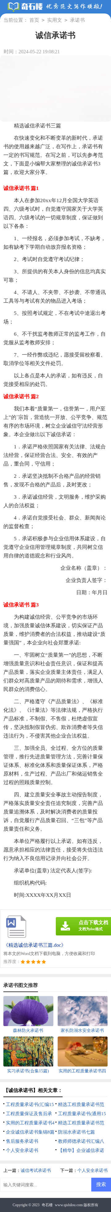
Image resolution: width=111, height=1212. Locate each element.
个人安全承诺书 (22, 1150)
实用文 (54, 20)
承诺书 (77, 20)
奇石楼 (47, 1205)
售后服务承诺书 (22, 1141)
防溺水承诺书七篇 (76, 1132)
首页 (34, 20)
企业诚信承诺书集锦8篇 (30, 1132)
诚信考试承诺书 (36, 1170)
